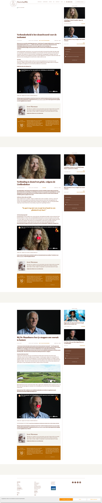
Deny (80, 499)
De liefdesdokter (20, 216)
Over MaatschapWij (37, 486)
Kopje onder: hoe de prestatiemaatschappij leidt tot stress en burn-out (74, 323)
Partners (35, 485)
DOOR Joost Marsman (33, 40)
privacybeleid (76, 56)
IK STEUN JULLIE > (80, 1)
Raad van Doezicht (37, 488)
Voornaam (67, 51)
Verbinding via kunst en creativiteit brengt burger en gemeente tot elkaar (74, 168)
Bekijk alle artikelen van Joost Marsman (35, 113)
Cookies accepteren (66, 499)
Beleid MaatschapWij (37, 487)
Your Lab (44, 54)
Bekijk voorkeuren (93, 499)
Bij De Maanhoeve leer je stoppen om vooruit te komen (74, 40)
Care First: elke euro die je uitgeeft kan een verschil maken (74, 342)
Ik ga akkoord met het (73, 56)
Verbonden (82, 345)
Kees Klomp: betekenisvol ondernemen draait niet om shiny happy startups (44, 423)
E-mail (66, 54)
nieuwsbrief (21, 256)
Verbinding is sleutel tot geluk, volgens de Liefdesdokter (73, 21)
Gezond (83, 23)
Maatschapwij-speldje (41, 99)
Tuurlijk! (52, 129)
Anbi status (36, 489)
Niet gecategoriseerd (44, 40)
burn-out (30, 44)
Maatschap (22, 2)
